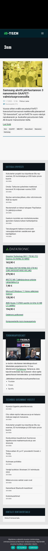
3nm (5, 129)
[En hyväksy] (45, 544)
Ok (13, 547)
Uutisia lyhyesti (15, 167)
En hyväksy (22, 547)
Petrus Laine (24, 101)
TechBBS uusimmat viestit (20, 399)
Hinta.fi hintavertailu (12, 518)
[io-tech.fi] (11, 33)
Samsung (7, 132)
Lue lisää (7, 124)
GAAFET (12, 129)
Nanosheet (29, 129)
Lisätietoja (33, 547)
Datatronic (18, 249)
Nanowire (38, 129)
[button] (42, 33)
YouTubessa (21, 369)
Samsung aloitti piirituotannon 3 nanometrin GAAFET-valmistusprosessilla (23, 93)
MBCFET (20, 129)
